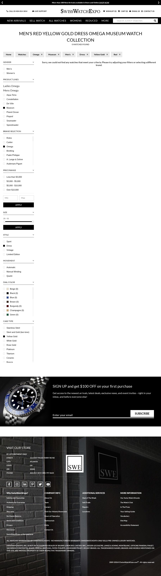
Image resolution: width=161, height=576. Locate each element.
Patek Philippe (13, 155)
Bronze (10, 362)
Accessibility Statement (129, 525)
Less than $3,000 (14, 177)
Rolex (9, 138)
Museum (10, 108)
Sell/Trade (86, 502)
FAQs (47, 525)
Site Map (123, 521)
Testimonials (49, 521)
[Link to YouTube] (48, 484)
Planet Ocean (13, 112)
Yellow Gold (12, 336)
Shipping (10, 507)
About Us (48, 498)
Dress (9, 246)
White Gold (11, 341)
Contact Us (49, 530)
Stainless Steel (13, 328)
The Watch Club (126, 502)
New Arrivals (16, 20)
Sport (9, 241)
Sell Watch (37, 20)
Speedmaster (12, 125)
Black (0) (14, 293)
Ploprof (10, 116)
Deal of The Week (89, 498)
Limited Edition (13, 254)
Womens (76, 20)
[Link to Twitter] (40, 484)
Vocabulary (124, 516)
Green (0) (14, 315)
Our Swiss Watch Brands (130, 498)
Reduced (92, 20)
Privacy (9, 525)
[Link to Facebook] (9, 484)
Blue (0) (13, 297)
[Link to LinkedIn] (24, 484)
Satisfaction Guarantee (15, 498)
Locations (86, 511)
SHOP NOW (104, 3)
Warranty (10, 511)
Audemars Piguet (14, 164)
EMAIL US (136, 11)
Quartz (9, 276)
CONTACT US (148, 11)
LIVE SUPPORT (41, 11)
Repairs (85, 507)
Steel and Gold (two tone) (18, 332)
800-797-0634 (48, 473)
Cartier (10, 142)
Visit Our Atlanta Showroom (56, 511)
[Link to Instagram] (16, 484)
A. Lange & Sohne (15, 159)
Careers (48, 507)
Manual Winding (14, 272)
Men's (9, 69)
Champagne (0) (17, 310)
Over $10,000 (13, 190)
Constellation (12, 99)
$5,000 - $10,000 (14, 185)
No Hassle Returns (14, 516)
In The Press (125, 507)
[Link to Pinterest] (32, 484)
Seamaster (11, 121)
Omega (10, 147)
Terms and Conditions (15, 521)
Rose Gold (11, 345)
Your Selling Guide (127, 511)
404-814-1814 (21, 11)
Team (47, 502)
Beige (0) (14, 289)
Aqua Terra (11, 95)
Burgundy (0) (16, 306)
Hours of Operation (52, 516)
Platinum (10, 349)
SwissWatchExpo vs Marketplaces (20, 534)
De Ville (10, 104)
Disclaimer (11, 530)
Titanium (10, 354)
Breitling (10, 151)
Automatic (11, 267)
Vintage (10, 250)
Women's (11, 73)
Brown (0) (14, 302)
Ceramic (10, 358)
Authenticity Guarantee (16, 502)
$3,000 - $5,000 (14, 181)
